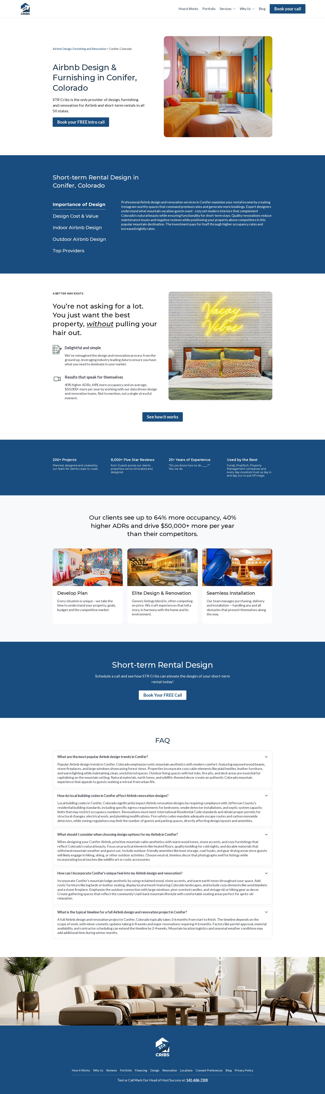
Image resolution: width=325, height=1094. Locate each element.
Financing (141, 1070)
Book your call (287, 8)
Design (154, 1070)
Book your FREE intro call (81, 122)
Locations (186, 1070)
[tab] (79, 204)
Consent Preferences (209, 1070)
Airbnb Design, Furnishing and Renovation (79, 48)
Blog (229, 1070)
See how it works (162, 416)
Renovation (169, 1070)
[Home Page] (25, 9)
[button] (228, 9)
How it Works (81, 1070)
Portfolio (209, 9)
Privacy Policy (244, 1070)
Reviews (111, 1070)
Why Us (98, 1070)
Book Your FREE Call (162, 695)
